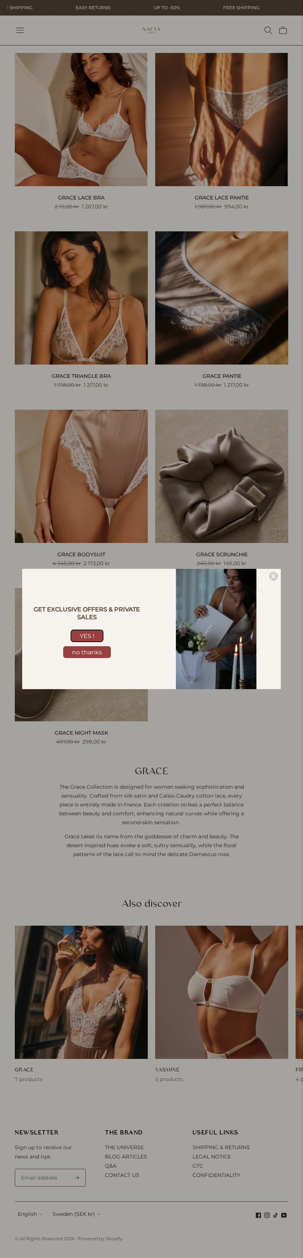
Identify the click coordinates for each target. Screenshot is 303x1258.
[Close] (273, 576)
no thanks (87, 652)
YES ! (87, 636)
